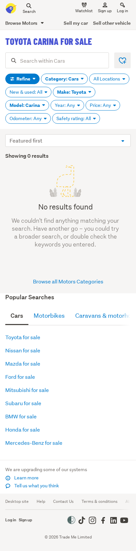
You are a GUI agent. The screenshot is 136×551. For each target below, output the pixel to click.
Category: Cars (62, 79)
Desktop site (17, 501)
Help (41, 501)
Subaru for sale (23, 403)
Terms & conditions (100, 501)
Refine (23, 79)
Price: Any (101, 105)
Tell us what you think (36, 486)
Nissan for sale (22, 350)
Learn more (26, 478)
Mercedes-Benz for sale (33, 442)
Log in (122, 11)
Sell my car (76, 23)
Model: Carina (25, 105)
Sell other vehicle (112, 23)
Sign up (105, 11)
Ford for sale (20, 376)
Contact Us (63, 501)
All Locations (107, 79)
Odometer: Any (26, 118)
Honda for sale (22, 429)
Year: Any (65, 105)
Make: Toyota (72, 92)
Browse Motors (21, 23)
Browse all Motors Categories (68, 281)
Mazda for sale (22, 363)
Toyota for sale (22, 337)
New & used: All (26, 92)
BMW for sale (21, 416)
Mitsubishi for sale (27, 389)
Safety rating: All (74, 118)
